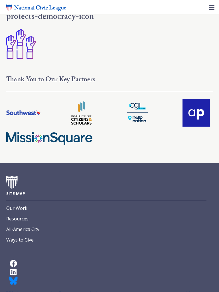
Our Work (16, 208)
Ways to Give (20, 240)
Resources (17, 219)
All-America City (22, 229)
